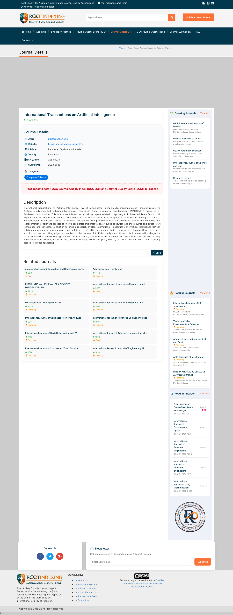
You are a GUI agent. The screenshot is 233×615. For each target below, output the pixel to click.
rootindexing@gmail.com (114, 3)
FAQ (198, 31)
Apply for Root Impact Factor (38, 6)
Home (28, 31)
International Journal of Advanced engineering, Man (120, 333)
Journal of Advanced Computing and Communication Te (54, 269)
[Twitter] (208, 3)
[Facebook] (203, 3)
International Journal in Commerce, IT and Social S (51, 348)
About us (41, 31)
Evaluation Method (61, 31)
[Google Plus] (212, 3)
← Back (157, 252)
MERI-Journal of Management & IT (43, 302)
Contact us (27, 40)
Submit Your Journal (199, 17)
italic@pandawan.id (58, 138)
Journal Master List (121, 31)
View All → (205, 113)
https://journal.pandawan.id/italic (65, 144)
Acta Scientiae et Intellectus (107, 269)
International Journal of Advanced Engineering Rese (120, 317)
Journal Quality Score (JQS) (91, 31)
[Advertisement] (116, 82)
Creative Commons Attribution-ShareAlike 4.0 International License (143, 583)
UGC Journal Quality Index (151, 31)
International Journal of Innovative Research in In (118, 302)
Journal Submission (180, 31)
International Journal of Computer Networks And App (53, 317)
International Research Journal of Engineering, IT (118, 348)
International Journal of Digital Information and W (51, 333)
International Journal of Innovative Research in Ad (119, 284)
